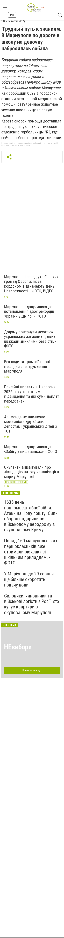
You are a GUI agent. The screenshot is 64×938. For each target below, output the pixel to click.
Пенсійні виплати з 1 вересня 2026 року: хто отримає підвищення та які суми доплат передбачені (31, 394)
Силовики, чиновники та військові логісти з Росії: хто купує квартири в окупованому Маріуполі (31, 604)
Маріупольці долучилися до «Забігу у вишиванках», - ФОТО (30, 449)
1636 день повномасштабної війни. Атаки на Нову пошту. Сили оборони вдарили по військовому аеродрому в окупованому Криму (31, 516)
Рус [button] (12, 14)
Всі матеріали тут (32, 670)
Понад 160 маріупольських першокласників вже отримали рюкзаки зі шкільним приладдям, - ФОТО (30, 552)
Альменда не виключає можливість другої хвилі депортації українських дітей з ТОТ (30, 424)
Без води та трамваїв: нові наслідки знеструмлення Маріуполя (27, 366)
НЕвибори (18, 647)
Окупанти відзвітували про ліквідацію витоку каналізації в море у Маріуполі (31, 472)
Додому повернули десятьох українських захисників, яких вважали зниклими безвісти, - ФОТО (30, 339)
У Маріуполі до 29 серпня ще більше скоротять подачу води (29, 579)
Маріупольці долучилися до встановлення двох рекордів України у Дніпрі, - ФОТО (29, 311)
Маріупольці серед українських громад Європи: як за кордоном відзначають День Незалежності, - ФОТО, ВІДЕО (31, 283)
